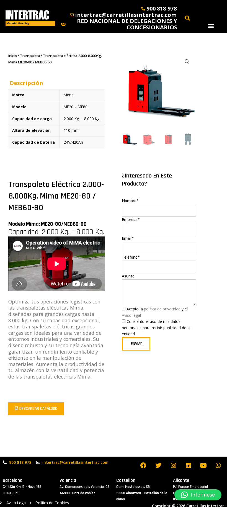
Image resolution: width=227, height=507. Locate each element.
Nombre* (130, 200)
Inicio (12, 55)
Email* (128, 238)
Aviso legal (131, 315)
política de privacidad (161, 309)
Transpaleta (30, 55)
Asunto (128, 276)
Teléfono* (131, 257)
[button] (210, 25)
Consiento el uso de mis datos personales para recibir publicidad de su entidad (157, 327)
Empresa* (131, 219)
